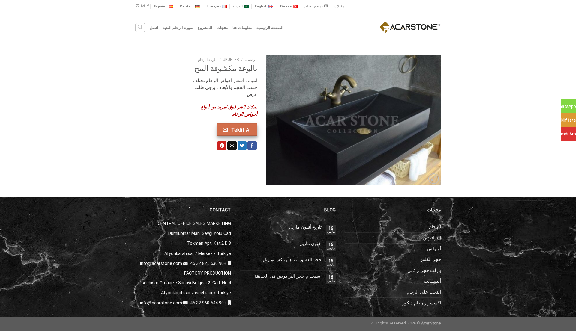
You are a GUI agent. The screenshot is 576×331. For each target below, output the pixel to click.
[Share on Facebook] (252, 145)
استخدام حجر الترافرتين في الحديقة (288, 276)
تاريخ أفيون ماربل (305, 227)
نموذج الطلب (313, 6)
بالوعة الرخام (208, 60)
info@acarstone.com (161, 263)
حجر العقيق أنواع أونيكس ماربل (292, 259)
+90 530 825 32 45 (208, 263)
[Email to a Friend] (232, 145)
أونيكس (434, 248)
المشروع (205, 27)
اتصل (154, 27)
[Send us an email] (137, 6)
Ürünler (231, 60)
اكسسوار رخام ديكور (422, 303)
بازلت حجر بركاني (424, 270)
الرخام (435, 226)
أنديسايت (432, 281)
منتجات (222, 27)
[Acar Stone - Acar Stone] (410, 27)
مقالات (339, 6)
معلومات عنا (242, 27)
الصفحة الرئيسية (270, 27)
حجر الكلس (430, 259)
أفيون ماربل (310, 243)
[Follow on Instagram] (143, 6)
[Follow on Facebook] (148, 6)
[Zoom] (433, 178)
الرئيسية (251, 60)
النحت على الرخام (424, 292)
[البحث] (140, 27)
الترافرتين (432, 238)
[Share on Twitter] (242, 145)
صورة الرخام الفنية (178, 27)
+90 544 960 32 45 (208, 303)
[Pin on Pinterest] (221, 145)
